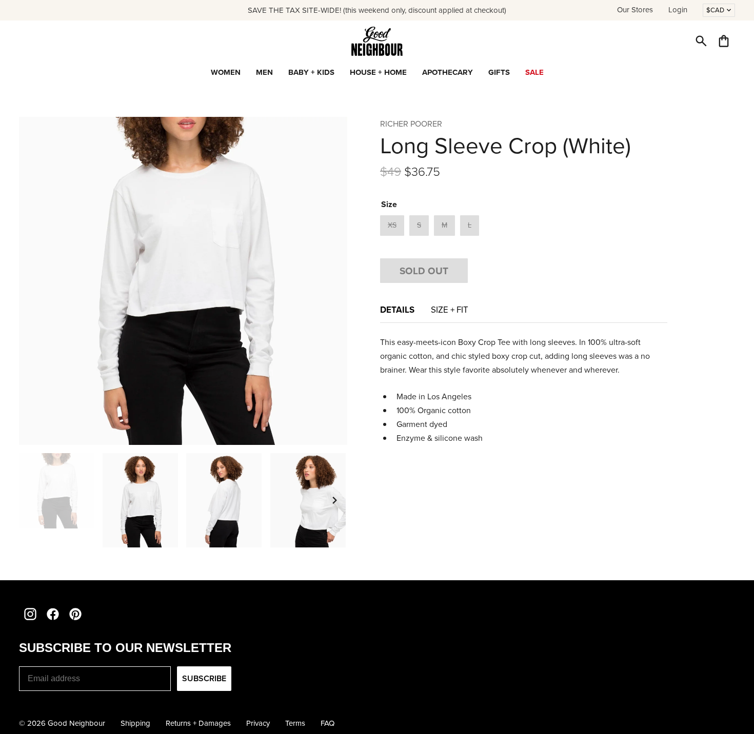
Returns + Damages (198, 723)
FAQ (327, 723)
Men (264, 72)
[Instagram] (30, 614)
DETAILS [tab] (397, 309)
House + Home (378, 72)
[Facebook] (53, 614)
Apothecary (447, 72)
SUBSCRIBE (204, 678)
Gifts (499, 72)
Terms (295, 723)
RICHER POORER (411, 124)
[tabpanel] (523, 390)
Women (226, 72)
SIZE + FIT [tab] (449, 309)
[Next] (335, 500)
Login (677, 9)
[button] (701, 41)
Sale (534, 72)
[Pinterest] (75, 614)
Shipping (135, 723)
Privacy (258, 723)
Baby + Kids (311, 72)
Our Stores (635, 9)
